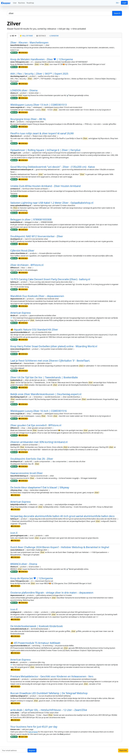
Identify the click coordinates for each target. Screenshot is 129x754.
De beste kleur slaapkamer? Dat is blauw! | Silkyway (39, 487)
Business (21, 3)
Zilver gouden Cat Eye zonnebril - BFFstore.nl (35, 425)
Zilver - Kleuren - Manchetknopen (29, 42)
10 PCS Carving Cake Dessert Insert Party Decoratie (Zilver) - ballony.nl (50, 279)
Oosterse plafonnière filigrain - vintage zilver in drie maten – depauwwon (51, 592)
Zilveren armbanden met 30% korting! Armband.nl (39, 442)
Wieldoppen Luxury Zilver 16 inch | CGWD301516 (38, 410)
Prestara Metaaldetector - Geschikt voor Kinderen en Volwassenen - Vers (51, 676)
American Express (20, 312)
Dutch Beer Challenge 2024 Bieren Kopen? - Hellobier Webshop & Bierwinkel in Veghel (59, 547)
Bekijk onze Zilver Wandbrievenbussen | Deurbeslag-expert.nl (45, 394)
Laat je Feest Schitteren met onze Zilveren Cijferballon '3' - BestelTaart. (50, 360)
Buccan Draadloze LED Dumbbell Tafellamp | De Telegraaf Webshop (49, 693)
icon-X (13, 532)
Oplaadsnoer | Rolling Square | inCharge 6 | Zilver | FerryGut (45, 150)
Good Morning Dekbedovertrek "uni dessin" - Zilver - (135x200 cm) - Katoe (52, 166)
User (15, 3)
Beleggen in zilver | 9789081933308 (30, 219)
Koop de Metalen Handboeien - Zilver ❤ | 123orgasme (41, 59)
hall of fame (27, 36)
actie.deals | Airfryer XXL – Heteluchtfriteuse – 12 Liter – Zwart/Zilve (48, 709)
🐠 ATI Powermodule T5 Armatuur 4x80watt (35, 642)
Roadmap (30, 3)
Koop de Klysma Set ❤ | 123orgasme (31, 578)
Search (117, 13)
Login (124, 3)
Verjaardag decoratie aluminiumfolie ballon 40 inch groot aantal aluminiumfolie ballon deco (62, 516)
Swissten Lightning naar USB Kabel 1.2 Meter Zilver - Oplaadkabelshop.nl (51, 202)
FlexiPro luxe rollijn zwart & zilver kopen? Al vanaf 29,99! (42, 133)
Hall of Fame (33, 732)
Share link (123, 750)
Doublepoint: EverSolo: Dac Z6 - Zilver (31, 458)
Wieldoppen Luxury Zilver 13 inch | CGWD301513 (38, 104)
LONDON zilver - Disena (23, 90)
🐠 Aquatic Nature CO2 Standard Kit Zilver (34, 329)
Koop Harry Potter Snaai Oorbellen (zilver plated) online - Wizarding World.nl (53, 346)
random (55, 36)
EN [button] (117, 3)
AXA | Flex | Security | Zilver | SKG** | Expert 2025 (39, 73)
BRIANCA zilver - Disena (23, 564)
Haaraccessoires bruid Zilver (26, 473)
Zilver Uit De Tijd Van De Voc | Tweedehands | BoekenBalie (44, 377)
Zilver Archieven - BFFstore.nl (26, 265)
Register (32, 750)
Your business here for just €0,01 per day (33, 726)
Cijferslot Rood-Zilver (22, 250)
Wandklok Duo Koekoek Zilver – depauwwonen (37, 296)
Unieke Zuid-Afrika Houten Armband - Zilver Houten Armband (45, 186)
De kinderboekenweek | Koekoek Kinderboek (36, 626)
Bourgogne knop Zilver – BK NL (28, 119)
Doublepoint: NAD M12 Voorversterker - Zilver (36, 236)
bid (13, 36)
